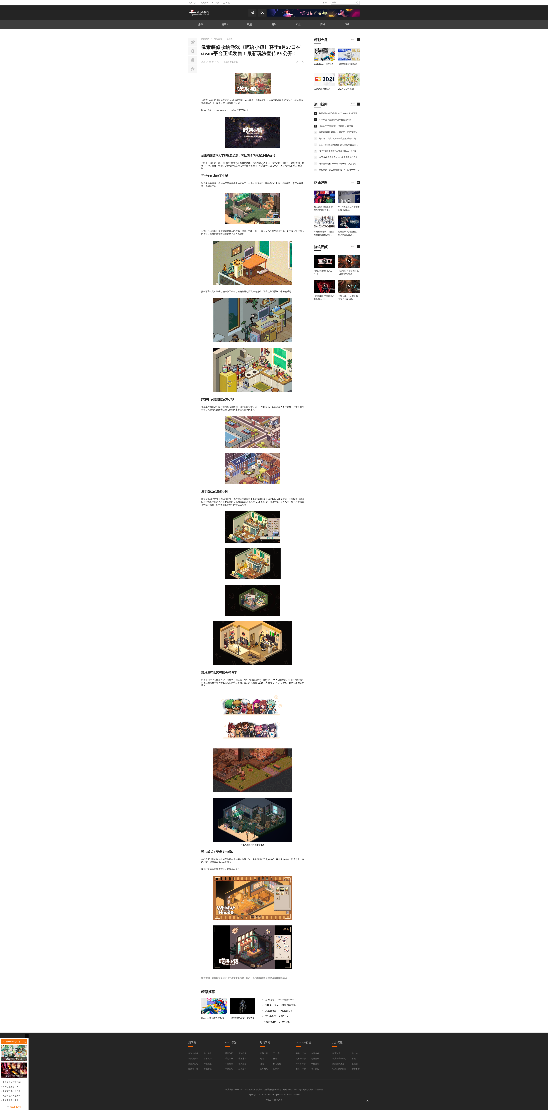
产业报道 (208, 1064)
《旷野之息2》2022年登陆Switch (279, 999)
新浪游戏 (204, 3)
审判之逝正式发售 (11, 1100)
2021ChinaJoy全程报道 (323, 64)
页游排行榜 (301, 1059)
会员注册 (309, 1089)
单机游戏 (315, 1064)
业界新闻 (242, 1069)
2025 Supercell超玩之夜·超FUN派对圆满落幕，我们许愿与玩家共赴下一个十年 (353, 145)
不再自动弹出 (16, 1107)
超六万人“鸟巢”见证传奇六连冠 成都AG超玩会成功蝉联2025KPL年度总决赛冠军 (354, 138)
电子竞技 (315, 1069)
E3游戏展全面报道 (322, 89)
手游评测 (229, 1064)
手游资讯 (229, 1053)
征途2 (275, 1059)
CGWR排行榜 (303, 1042)
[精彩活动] (313, 16)
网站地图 (249, 1089)
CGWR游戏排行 (339, 1069)
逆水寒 (276, 1069)
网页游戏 (315, 1059)
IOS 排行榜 (301, 1064)
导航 (228, 3)
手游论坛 (229, 1069)
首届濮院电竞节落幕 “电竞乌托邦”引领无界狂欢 (340, 113)
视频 (249, 24)
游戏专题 (208, 1069)
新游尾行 (208, 1059)
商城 (322, 24)
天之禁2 (276, 1053)
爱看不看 (356, 1069)
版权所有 (278, 1100)
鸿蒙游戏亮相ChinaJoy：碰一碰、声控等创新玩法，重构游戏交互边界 (349, 164)
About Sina (238, 1089)
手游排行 (242, 1059)
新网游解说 (193, 1059)
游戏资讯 (208, 1053)
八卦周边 (337, 1042)
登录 (325, 3)
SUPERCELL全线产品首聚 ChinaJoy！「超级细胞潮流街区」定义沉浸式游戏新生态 (355, 151)
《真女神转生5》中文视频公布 (278, 1011)
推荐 (200, 24)
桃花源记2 (277, 1064)
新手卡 (225, 24)
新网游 (192, 1042)
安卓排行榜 (301, 1069)
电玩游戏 (315, 1053)
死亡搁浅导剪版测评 (12, 1096)
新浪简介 (229, 1089)
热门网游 (265, 1042)
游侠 (354, 1059)
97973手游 (231, 1042)
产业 (298, 24)
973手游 (215, 3)
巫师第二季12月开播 (12, 1091)
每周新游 (242, 1064)
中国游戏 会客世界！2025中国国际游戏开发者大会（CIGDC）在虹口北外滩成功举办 (356, 157)
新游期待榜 (193, 1053)
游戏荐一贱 (193, 1069)
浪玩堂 (355, 1064)
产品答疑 (319, 1089)
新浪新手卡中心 (339, 1059)
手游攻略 (229, 1059)
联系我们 (268, 1089)
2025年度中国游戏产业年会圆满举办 (335, 120)
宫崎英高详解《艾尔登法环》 (277, 1022)
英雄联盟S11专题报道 (347, 64)
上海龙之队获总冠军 (12, 1082)
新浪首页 (192, 3)
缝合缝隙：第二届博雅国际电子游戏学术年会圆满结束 (343, 170)
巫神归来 (264, 1069)
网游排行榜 (301, 1053)
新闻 (334, 2)
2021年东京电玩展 (346, 89)
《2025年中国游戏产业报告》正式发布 (336, 126)
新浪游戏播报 (338, 1064)
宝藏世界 (264, 1053)
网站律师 (287, 1089)
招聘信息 (277, 1089)
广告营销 (258, 1089)
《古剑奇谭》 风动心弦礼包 (14, 1042)
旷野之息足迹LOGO (11, 1087)
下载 (347, 24)
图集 (274, 24)
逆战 (262, 1064)
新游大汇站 (193, 1064)
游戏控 (355, 1053)
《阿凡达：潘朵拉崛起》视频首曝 (280, 1005)
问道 (262, 1059)
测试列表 (242, 1053)
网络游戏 (218, 39)
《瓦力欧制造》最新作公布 (276, 1016)
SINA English (298, 1089)
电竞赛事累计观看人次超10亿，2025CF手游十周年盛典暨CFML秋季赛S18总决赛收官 (356, 132)
